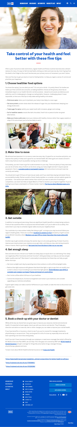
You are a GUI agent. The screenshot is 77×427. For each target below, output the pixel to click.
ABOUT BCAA (28, 397)
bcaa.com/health (49, 350)
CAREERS (27, 394)
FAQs (26, 402)
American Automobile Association (53, 420)
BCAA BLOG (28, 384)
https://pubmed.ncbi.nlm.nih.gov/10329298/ (20, 366)
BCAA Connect (29, 381)
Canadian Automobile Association (34, 420)
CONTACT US (28, 399)
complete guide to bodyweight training (31, 169)
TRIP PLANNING (28, 386)
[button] (69, 423)
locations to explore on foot (43, 233)
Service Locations (60, 384)
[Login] (67, 3)
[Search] (70, 3)
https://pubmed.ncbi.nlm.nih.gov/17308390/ (20, 362)
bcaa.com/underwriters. (61, 417)
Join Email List (29, 405)
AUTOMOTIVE (41, 3)
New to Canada (29, 389)
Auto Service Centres (60, 390)
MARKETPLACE (51, 3)
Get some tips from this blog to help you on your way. (46, 245)
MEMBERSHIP (24, 3)
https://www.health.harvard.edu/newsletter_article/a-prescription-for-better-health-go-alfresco (37, 359)
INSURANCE (32, 3)
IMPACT (59, 3)
